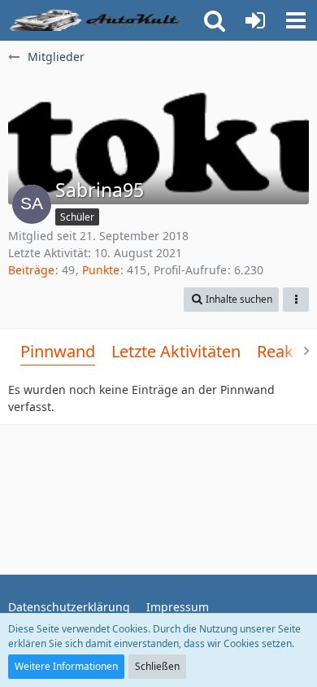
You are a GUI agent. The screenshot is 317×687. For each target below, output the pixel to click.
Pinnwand (57, 351)
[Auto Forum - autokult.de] (97, 20)
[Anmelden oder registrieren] (255, 20)
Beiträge (31, 270)
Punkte (100, 270)
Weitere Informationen (66, 666)
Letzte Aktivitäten (176, 351)
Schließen (157, 666)
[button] (296, 20)
